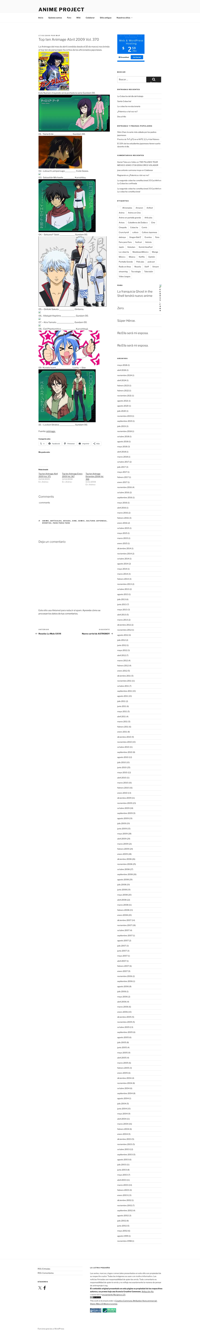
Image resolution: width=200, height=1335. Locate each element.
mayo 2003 (122, 1175)
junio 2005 (122, 1047)
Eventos (47, 523)
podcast (151, 262)
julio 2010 (121, 762)
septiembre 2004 (125, 1093)
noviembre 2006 (124, 976)
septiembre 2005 (125, 1032)
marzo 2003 (122, 1185)
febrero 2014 (123, 579)
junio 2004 (122, 1108)
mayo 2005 (122, 1052)
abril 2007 (121, 961)
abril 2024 (121, 380)
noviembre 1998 (124, 1241)
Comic (81, 521)
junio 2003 (122, 1170)
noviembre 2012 (124, 630)
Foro (69, 17)
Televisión (148, 271)
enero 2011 (122, 732)
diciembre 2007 (124, 920)
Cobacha (134, 227)
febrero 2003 (123, 1190)
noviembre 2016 (124, 487)
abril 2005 (121, 1057)
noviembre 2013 (124, 584)
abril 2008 (121, 900)
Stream (155, 266)
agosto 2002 (123, 1215)
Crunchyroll (124, 232)
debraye (122, 237)
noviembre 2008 (124, 864)
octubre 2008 (123, 869)
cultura (135, 232)
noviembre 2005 (124, 1022)
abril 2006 (121, 1002)
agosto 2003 (123, 1159)
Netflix (142, 257)
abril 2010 (121, 777)
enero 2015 (122, 543)
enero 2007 (122, 971)
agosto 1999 (122, 1236)
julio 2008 (121, 884)
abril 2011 (121, 716)
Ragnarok (121, 175)
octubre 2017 (123, 462)
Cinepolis (123, 227)
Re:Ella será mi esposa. (132, 333)
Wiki (78, 17)
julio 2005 (121, 1042)
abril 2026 (121, 370)
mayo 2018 (122, 446)
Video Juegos (124, 276)
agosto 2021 (122, 401)
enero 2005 (122, 1073)
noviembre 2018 (124, 431)
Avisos (67, 521)
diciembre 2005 (124, 1017)
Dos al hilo (121, 116)
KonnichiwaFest (146, 247)
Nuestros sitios (123, 17)
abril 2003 (121, 1180)
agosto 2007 (123, 940)
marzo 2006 (122, 1007)
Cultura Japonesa (96, 521)
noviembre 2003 (124, 1144)
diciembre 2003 (124, 1139)
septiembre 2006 (125, 981)
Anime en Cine (134, 213)
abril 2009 (121, 838)
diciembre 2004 (124, 1078)
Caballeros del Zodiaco (138, 222)
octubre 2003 (123, 1149)
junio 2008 (122, 889)
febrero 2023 (123, 385)
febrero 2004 (123, 1129)
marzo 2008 (122, 905)
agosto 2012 (122, 635)
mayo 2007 (122, 956)
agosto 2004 (123, 1098)
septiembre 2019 (124, 421)
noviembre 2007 (124, 925)
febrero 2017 (123, 477)
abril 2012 (121, 655)
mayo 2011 (122, 711)
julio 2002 (121, 1221)
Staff (146, 266)
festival (138, 242)
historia (148, 242)
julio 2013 (121, 599)
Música (132, 257)
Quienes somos (55, 17)
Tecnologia (136, 271)
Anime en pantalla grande (130, 217)
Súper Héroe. (126, 320)
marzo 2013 (122, 620)
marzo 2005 (122, 1063)
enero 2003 (122, 1195)
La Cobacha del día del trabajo (130, 96)
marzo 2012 (122, 660)
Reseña (137, 266)
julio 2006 (121, 991)
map (58, 36)
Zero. (120, 308)
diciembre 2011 (124, 676)
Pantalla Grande (126, 262)
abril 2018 (121, 452)
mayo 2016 (122, 502)
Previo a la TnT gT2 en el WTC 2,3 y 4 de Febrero (138, 139)
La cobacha (124, 252)
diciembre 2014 (124, 548)
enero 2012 (122, 671)
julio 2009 (121, 823)
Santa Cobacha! (124, 101)
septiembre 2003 (125, 1154)
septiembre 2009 (125, 813)
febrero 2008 (123, 910)
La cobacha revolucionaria (128, 106)
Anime (45, 521)
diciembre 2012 (124, 625)
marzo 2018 (122, 457)
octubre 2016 (123, 492)
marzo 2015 (122, 538)
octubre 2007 (123, 930)
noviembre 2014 (124, 553)
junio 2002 (122, 1226)
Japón (121, 247)
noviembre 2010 (124, 742)
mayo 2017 (122, 472)
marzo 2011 (122, 721)
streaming (123, 271)
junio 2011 (121, 706)
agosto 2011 (122, 696)
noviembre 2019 (124, 416)
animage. (51, 431)
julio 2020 (121, 411)
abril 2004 (121, 1119)
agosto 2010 (122, 757)
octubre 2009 (123, 808)
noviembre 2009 (124, 803)
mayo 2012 (122, 650)
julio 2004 (121, 1103)
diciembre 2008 (124, 859)
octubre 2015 (123, 528)
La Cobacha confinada (127, 183)
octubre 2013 (123, 589)
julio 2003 (121, 1164)
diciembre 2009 (124, 798)
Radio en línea (125, 266)
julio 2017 (121, 467)
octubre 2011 (123, 686)
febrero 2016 (123, 518)
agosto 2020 (123, 406)
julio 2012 (121, 640)
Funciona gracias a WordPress (51, 1329)
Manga (155, 252)
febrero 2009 (123, 849)
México (122, 257)
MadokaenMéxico (140, 252)
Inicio (40, 17)
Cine (74, 521)
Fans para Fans (61, 523)
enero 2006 (122, 1012)
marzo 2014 (122, 574)
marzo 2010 (122, 782)
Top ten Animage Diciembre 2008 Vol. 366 (95, 476)
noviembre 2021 (124, 395)
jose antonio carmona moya (129, 170)
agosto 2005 (123, 1037)
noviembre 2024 (124, 375)
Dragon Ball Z (135, 237)
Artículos (56, 521)
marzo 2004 (122, 1124)
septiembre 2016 (124, 497)
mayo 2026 (122, 365)
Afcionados (127, 208)
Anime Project (61, 10)
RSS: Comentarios (46, 1273)
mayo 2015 (122, 533)
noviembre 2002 (124, 1205)
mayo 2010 (122, 772)
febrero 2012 (123, 665)
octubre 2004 (123, 1088)
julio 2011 (121, 701)
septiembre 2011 (124, 691)
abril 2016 (121, 508)
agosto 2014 (122, 563)
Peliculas (140, 262)
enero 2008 (122, 915)
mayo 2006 (122, 996)
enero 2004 (122, 1134)
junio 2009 (122, 828)
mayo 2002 (122, 1231)
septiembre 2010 (124, 752)
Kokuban (131, 247)
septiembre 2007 (125, 935)
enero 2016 (122, 523)
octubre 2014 (123, 558)
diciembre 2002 (124, 1200)
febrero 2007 (123, 966)
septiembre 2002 (125, 1210)
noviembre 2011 (124, 681)
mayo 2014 (122, 569)
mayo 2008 (122, 895)
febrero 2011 (122, 727)
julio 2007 (121, 946)
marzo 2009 (122, 844)
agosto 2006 (123, 986)
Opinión (151, 257)
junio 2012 (121, 645)
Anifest (150, 208)
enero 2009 (122, 854)
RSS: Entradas (44, 1269)
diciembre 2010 (124, 737)
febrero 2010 (123, 788)
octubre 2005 (123, 1027)
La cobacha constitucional (128, 191)
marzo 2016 (122, 513)
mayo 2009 (122, 833)
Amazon (139, 208)
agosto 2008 (123, 879)
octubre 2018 (123, 436)
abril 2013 (121, 614)
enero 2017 (122, 482)
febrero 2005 (123, 1068)
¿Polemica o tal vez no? (127, 111)
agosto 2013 (122, 594)
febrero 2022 (123, 390)
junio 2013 (121, 604)
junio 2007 (122, 951)
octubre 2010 (123, 747)
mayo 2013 (122, 609)
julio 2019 (121, 426)
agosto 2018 (122, 441)
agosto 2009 (123, 818)
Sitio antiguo (105, 17)
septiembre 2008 (125, 874)
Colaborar (90, 17)
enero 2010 (122, 793)
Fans (157, 237)
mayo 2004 (122, 1113)
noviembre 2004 (124, 1083)
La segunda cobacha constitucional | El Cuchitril (138, 180)
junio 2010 (122, 767)
